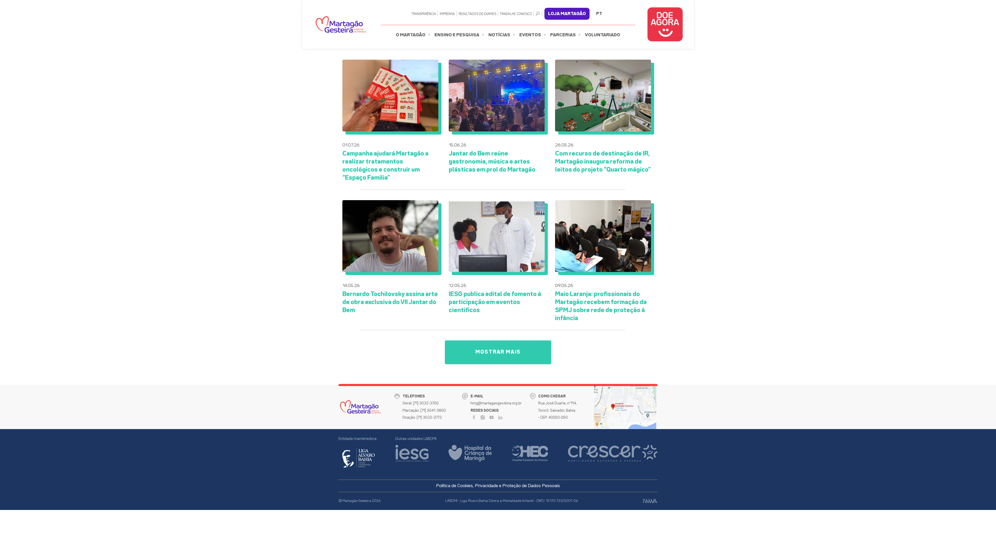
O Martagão (410, 35)
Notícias (499, 35)
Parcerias (563, 35)
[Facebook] (474, 417)
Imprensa (447, 14)
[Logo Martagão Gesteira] (341, 24)
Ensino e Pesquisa (456, 35)
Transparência (423, 14)
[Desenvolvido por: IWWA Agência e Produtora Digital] (650, 501)
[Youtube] (491, 417)
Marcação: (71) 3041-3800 (424, 410)
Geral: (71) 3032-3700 (421, 403)
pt (599, 14)
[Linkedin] (500, 417)
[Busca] (539, 14)
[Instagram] (482, 417)
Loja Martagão (567, 14)
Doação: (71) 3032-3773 (422, 417)
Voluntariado (602, 35)
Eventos (530, 35)
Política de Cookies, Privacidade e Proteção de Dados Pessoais (498, 486)
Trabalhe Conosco (516, 14)
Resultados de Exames (477, 14)
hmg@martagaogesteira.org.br (496, 403)
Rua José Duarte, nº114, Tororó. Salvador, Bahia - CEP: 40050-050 (557, 410)
